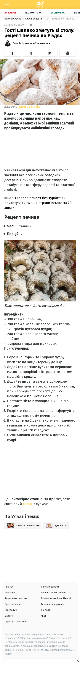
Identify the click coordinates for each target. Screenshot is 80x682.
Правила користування (53, 592)
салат (28, 504)
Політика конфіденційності (56, 598)
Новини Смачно (13, 18)
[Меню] (7, 4)
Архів (44, 615)
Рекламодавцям (50, 586)
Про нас (9, 586)
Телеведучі (11, 610)
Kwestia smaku (29, 106)
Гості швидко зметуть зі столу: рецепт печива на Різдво (61, 18)
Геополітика (33, 12)
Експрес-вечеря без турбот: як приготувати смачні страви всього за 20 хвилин (38, 203)
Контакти (46, 610)
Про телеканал (13, 604)
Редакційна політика (16, 598)
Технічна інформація (52, 604)
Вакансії (9, 615)
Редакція (10, 592)
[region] (40, 673)
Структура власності (16, 621)
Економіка (58, 12)
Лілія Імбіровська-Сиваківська (31, 43)
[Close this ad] (77, 660)
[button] (12, 53)
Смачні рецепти (33, 18)
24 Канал (10, 12)
